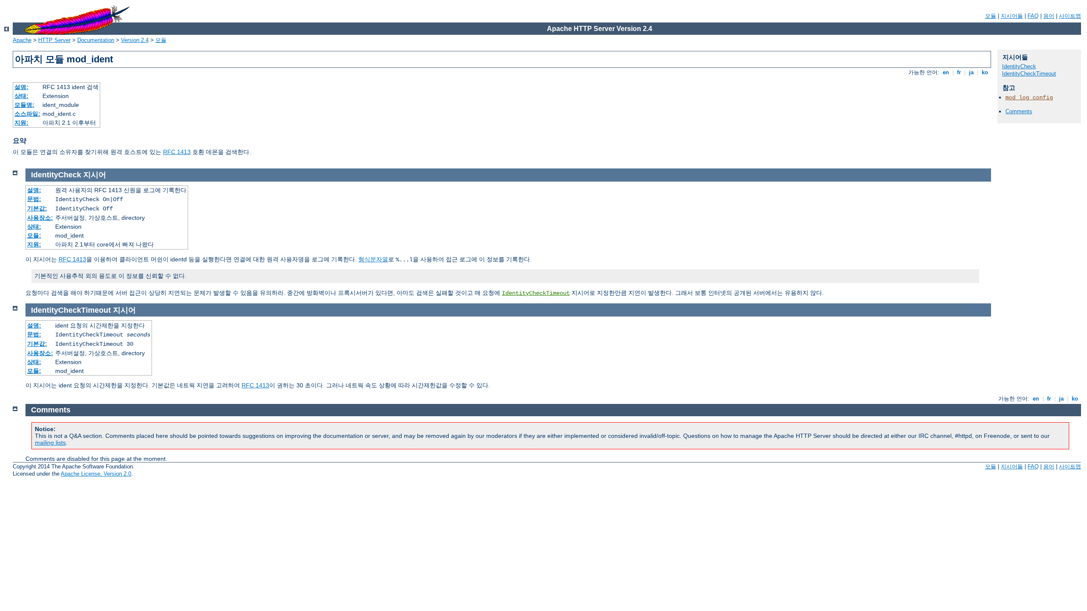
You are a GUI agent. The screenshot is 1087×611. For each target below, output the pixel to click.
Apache (22, 40)
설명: (21, 87)
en (946, 72)
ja (971, 72)
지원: (21, 122)
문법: (34, 199)
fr (959, 72)
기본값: (37, 208)
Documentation (95, 40)
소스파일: (27, 113)
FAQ (1033, 16)
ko (985, 72)
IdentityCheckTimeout (1029, 73)
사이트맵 (1070, 16)
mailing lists (50, 442)
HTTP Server (54, 40)
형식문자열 (373, 259)
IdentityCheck (1019, 66)
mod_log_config (1029, 98)
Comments (1018, 111)
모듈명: (24, 104)
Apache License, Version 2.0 (96, 474)
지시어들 (1012, 16)
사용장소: (40, 217)
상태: (21, 95)
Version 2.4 (135, 40)
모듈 (990, 16)
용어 (1048, 16)
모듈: (34, 235)
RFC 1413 (177, 152)
